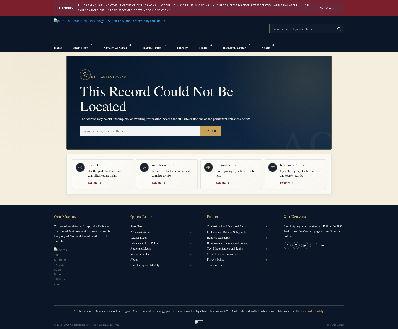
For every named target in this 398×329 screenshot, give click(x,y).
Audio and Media (140, 248)
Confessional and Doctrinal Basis (226, 226)
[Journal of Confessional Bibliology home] (110, 28)
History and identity (309, 311)
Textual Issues (151, 47)
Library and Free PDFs (144, 243)
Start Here (80, 47)
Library (182, 47)
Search (210, 131)
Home (58, 47)
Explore (94, 182)
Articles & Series (115, 47)
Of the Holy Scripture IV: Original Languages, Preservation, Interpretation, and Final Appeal (230, 5)
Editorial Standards (218, 237)
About (265, 47)
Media (203, 47)
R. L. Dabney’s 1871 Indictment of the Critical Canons (117, 5)
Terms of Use (215, 265)
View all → (327, 8)
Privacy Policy (215, 259)
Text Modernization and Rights (225, 248)
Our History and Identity (144, 265)
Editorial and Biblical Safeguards (226, 232)
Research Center (234, 47)
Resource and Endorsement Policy (227, 243)
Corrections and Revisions (222, 254)
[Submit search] (339, 28)
